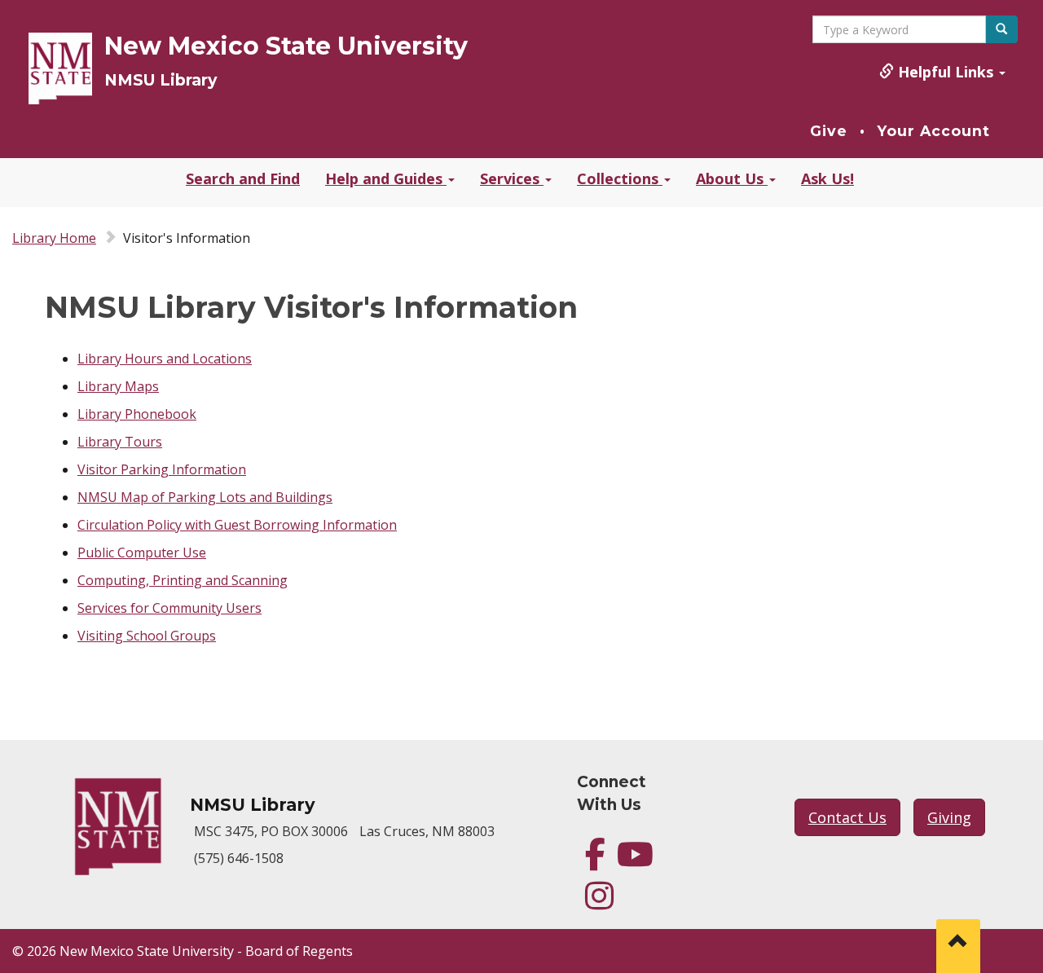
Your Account (933, 130)
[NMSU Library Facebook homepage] (595, 861)
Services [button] (512, 178)
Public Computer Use (141, 552)
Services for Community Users (169, 608)
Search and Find (243, 178)
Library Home (54, 238)
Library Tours (119, 442)
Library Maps (118, 386)
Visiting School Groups (146, 636)
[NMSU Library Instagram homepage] (599, 903)
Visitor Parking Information (161, 469)
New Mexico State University (286, 46)
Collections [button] (619, 178)
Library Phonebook (136, 414)
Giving (949, 817)
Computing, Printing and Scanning (182, 580)
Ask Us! (827, 178)
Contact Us (847, 817)
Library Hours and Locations (164, 359)
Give (828, 130)
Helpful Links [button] (945, 71)
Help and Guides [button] (386, 178)
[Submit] (1001, 29)
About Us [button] (732, 178)
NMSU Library (160, 80)
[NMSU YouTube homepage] (635, 861)
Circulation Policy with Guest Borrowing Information (237, 525)
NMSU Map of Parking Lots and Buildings (204, 497)
